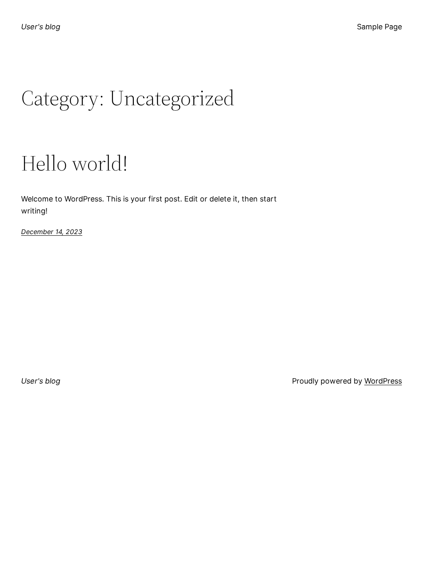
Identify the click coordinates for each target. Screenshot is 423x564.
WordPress (383, 381)
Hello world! (74, 163)
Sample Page (379, 26)
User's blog (40, 26)
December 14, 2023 (51, 231)
